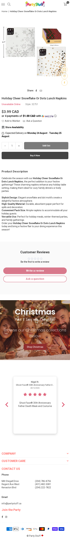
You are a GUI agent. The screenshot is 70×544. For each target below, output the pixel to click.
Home (4, 11)
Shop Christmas (35, 347)
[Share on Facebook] (36, 90)
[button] (65, 4)
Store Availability (14, 127)
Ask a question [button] (35, 278)
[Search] (9, 4)
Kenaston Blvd (9, 487)
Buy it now (35, 155)
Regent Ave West (10, 484)
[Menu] (3, 4)
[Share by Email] (41, 90)
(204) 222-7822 (43, 487)
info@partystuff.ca (11, 503)
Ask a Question (34, 121)
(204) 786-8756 (43, 481)
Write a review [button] (35, 270)
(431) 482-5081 (43, 484)
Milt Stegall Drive (10, 481)
